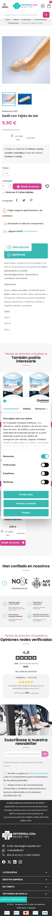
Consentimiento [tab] (11, 409)
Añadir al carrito (28, 187)
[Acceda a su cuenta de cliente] (43, 6)
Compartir (16, 200)
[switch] (45, 465)
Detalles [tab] (27, 409)
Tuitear (24, 200)
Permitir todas (26, 494)
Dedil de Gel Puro (13, 519)
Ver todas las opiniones (26, 671)
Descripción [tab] (21, 247)
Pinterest (31, 200)
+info (6, 766)
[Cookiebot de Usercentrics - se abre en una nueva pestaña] (37, 401)
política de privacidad (37, 773)
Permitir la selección (26, 503)
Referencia (7, 111)
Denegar (26, 512)
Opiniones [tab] (18, 255)
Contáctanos (30, 231)
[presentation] (4, 583)
